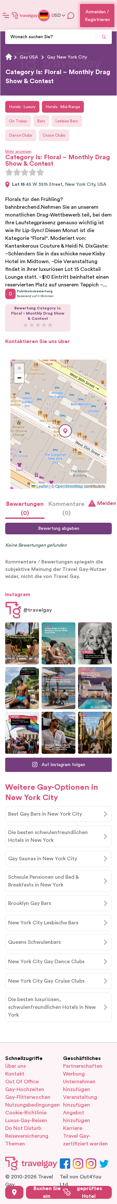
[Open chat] (71, 15)
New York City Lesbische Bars (43, 922)
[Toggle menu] (6, 15)
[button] (65, 431)
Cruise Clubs (54, 135)
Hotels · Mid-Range (63, 107)
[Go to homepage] (25, 15)
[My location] (14, 1192)
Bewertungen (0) (25, 508)
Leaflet (41, 486)
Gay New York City (67, 57)
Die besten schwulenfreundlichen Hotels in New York (48, 836)
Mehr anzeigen (18, 151)
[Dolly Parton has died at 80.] (95, 643)
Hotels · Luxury (22, 107)
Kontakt (14, 1073)
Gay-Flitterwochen (27, 1097)
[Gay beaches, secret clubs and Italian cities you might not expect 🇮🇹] (58, 643)
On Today (18, 121)
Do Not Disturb (23, 1128)
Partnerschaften (82, 1066)
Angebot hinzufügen (76, 1116)
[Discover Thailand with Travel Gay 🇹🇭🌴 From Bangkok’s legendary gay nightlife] (22, 688)
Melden (104, 503)
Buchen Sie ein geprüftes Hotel (67, 1192)
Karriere (72, 1128)
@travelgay (37, 610)
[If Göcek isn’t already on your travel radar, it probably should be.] (22, 643)
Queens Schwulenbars (34, 942)
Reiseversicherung (26, 1136)
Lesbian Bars (67, 121)
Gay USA (29, 57)
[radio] (9, 172)
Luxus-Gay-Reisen (26, 1120)
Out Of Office (22, 1081)
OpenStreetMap (69, 486)
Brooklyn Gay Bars (29, 903)
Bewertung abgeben (58, 528)
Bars (41, 121)
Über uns (15, 1066)
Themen (15, 1143)
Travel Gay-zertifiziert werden (85, 1139)
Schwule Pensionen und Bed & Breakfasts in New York (43, 881)
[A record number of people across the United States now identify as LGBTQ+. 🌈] (22, 733)
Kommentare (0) (66, 508)
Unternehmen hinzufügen (79, 1085)
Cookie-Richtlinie (25, 1112)
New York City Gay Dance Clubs (46, 961)
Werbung (74, 1073)
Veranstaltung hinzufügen (80, 1101)
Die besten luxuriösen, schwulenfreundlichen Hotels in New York (52, 1007)
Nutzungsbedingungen (29, 1105)
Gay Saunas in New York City (42, 858)
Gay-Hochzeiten (24, 1089)
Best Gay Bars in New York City (45, 814)
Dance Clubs (20, 135)
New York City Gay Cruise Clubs (46, 981)
